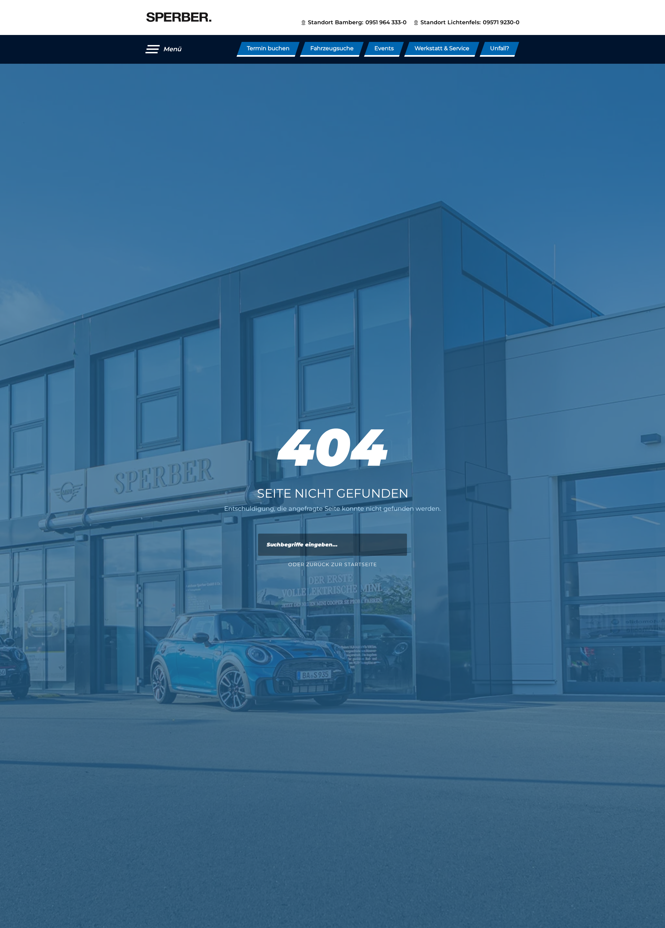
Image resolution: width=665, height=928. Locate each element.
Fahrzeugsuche (332, 48)
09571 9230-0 (501, 22)
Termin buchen (268, 48)
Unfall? (499, 48)
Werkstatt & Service (442, 48)
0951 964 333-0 (386, 22)
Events (384, 48)
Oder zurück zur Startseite (332, 564)
